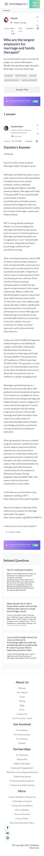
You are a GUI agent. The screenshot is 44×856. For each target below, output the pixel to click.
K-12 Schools (22, 755)
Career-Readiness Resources (22, 797)
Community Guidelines (22, 805)
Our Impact (22, 692)
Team (22, 696)
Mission (22, 688)
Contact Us (22, 714)
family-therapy (21, 75)
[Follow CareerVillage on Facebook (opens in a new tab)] (7, 828)
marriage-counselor (29, 80)
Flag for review (13, 531)
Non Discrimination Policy (22, 822)
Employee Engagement (22, 767)
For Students (22, 730)
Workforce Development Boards (22, 772)
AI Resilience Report (22, 801)
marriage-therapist (12, 80)
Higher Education (22, 763)
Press (22, 709)
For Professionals (22, 734)
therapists (9, 75)
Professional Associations (22, 780)
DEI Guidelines (22, 809)
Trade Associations (22, 776)
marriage (32, 75)
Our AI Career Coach (22, 718)
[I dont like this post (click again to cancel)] (37, 134)
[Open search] (27, 3)
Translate (29, 28)
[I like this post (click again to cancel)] (37, 17)
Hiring (22, 701)
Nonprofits (22, 759)
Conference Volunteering (22, 785)
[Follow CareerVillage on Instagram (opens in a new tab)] (7, 838)
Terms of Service (22, 814)
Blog (22, 705)
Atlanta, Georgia (19, 23)
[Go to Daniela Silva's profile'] (7, 132)
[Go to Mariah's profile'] (7, 23)
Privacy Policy (22, 818)
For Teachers (22, 738)
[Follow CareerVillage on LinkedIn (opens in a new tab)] (7, 833)
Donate (22, 743)
